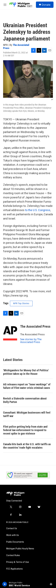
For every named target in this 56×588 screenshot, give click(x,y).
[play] (5, 584)
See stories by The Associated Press (31, 340)
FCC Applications (14, 569)
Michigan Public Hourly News (20, 548)
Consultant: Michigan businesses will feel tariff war (26, 414)
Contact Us (11, 528)
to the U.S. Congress (37, 210)
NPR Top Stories (21, 303)
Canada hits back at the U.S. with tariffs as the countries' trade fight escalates (27, 445)
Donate (46, 4)
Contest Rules (13, 555)
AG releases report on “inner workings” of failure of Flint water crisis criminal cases (26, 386)
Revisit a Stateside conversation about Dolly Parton (25, 400)
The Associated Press (16, 46)
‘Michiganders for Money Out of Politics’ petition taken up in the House (26, 372)
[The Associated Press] (10, 331)
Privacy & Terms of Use (17, 562)
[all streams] (52, 584)
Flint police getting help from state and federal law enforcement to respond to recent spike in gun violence (25, 430)
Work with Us (12, 535)
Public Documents (15, 542)
